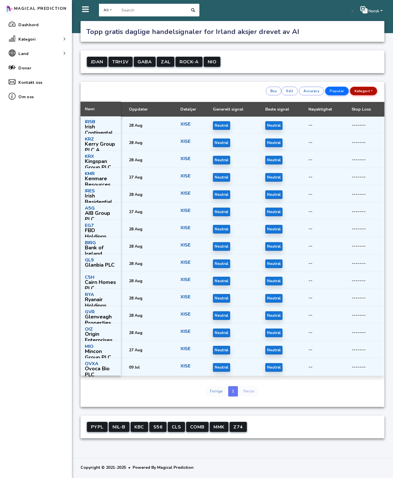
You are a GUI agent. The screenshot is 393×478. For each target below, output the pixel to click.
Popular (337, 91)
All (106, 10)
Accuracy (311, 91)
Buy (273, 91)
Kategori (362, 91)
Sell (289, 91)
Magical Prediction (40, 8)
